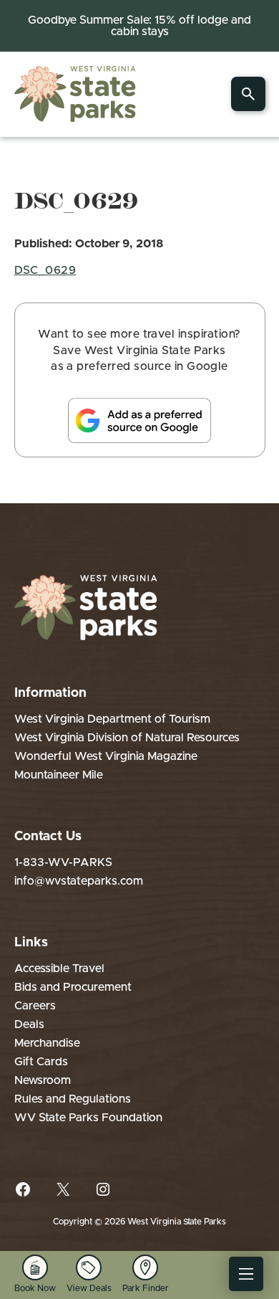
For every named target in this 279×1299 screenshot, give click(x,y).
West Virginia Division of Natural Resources (127, 737)
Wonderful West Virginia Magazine (105, 756)
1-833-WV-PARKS (63, 862)
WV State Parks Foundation (88, 1117)
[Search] (248, 94)
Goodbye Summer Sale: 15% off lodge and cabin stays (139, 25)
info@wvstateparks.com (78, 881)
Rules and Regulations (72, 1099)
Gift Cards (41, 1061)
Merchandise (47, 1043)
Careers (35, 1006)
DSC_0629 (45, 270)
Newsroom (42, 1080)
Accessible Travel (59, 968)
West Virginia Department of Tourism (112, 719)
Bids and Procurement (73, 987)
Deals (29, 1024)
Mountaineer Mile (58, 775)
